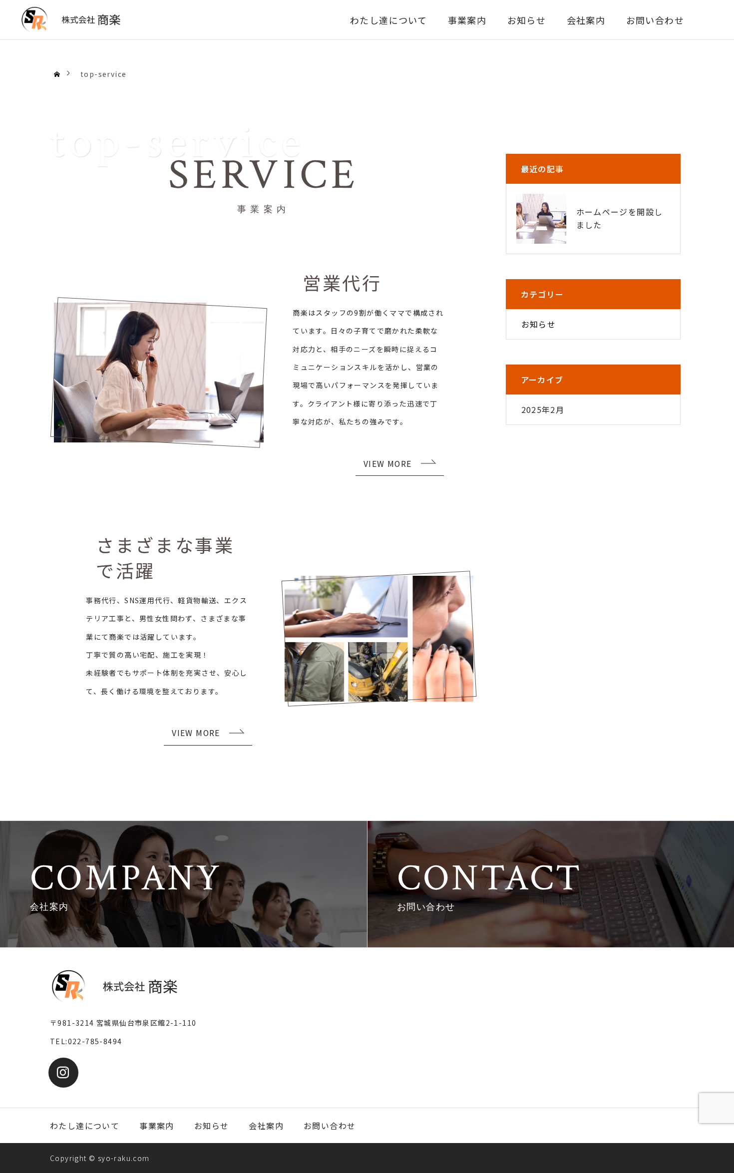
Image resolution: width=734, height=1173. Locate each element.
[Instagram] (63, 1073)
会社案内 (586, 19)
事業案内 (467, 19)
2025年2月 (543, 409)
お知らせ (526, 19)
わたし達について (388, 19)
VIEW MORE (388, 463)
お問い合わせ (655, 19)
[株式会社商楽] (70, 19)
